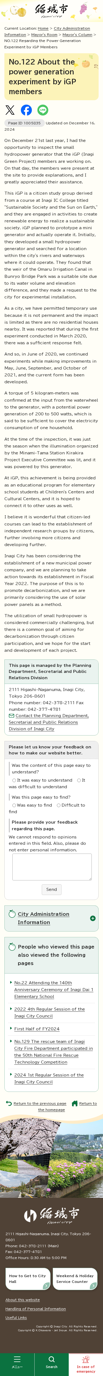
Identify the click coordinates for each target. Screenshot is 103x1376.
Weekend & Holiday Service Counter (75, 1278)
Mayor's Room (44, 35)
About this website (22, 1299)
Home (43, 28)
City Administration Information (43, 918)
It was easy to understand (44, 780)
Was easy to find (34, 805)
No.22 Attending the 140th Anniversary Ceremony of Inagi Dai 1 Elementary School (53, 990)
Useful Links (16, 1317)
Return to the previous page (40, 1103)
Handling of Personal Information (35, 1308)
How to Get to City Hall (27, 1278)
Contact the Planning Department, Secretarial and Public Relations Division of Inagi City (49, 722)
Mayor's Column (77, 35)
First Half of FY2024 (37, 1029)
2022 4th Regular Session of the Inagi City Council (49, 1012)
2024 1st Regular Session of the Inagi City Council (49, 1078)
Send (51, 889)
